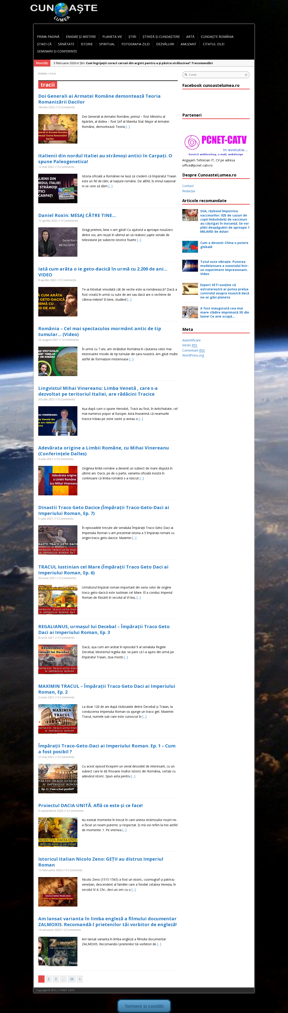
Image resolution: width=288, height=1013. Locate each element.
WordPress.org (193, 355)
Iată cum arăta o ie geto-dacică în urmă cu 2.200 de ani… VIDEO (102, 272)
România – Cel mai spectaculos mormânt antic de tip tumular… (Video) (99, 331)
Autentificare (191, 340)
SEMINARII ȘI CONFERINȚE (57, 51)
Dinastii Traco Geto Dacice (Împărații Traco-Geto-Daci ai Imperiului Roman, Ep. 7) (103, 510)
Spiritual (107, 44)
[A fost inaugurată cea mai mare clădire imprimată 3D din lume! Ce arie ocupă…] (190, 316)
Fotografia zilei (136, 44)
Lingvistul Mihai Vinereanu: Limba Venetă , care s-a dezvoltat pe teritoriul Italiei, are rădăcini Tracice (98, 391)
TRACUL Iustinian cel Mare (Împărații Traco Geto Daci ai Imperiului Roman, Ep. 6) (103, 570)
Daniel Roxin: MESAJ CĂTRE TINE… (77, 215)
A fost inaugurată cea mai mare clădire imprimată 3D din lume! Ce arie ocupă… (224, 312)
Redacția (188, 191)
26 (72, 979)
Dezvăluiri (165, 44)
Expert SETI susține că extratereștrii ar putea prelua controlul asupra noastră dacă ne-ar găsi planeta (224, 291)
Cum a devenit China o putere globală (224, 245)
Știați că (44, 44)
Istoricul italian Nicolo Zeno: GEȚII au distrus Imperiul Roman (100, 862)
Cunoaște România (217, 36)
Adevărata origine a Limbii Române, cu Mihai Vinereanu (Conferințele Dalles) (103, 451)
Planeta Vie (112, 36)
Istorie (87, 44)
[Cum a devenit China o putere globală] (190, 250)
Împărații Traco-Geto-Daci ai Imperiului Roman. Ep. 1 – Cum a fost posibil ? (107, 749)
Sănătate (66, 44)
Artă (190, 36)
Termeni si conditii (144, 1005)
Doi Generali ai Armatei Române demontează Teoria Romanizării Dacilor (99, 99)
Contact (188, 186)
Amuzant (188, 44)
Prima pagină (48, 36)
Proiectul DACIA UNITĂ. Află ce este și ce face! (90, 805)
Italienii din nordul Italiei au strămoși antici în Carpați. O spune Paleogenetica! (105, 159)
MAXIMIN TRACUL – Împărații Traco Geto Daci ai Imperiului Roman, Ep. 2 (106, 689)
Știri (132, 36)
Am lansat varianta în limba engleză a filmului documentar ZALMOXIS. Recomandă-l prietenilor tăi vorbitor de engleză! (107, 921)
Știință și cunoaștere (161, 36)
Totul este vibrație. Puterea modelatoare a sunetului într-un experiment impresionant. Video (224, 267)
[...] (128, 126)
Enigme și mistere (81, 36)
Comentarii (193, 350)
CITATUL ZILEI (213, 44)
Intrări (189, 345)
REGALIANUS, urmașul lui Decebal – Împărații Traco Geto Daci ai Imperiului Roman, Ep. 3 (104, 629)
